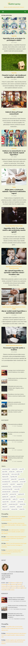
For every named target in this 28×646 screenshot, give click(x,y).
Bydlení (4, 307)
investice (5, 479)
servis (13, 501)
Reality (8, 584)
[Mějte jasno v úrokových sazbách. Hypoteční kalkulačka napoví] (14, 177)
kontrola (15, 481)
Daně (14, 109)
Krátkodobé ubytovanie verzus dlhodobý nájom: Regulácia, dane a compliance (16, 388)
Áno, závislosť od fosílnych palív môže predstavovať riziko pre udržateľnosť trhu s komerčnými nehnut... (12, 552)
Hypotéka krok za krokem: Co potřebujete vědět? (14, 39)
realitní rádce (6, 499)
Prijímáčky (19, 584)
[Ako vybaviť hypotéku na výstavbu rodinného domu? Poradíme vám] (14, 256)
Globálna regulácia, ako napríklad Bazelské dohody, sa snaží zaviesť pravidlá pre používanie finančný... (13, 641)
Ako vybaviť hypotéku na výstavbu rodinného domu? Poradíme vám (14, 272)
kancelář (21, 479)
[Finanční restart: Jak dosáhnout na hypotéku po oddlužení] (14, 62)
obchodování (6, 491)
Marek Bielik (16, 618)
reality (15, 499)
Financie (9, 586)
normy (17, 489)
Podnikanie (3, 586)
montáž (5, 484)
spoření (20, 501)
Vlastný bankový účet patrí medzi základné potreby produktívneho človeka (16, 458)
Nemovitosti (14, 266)
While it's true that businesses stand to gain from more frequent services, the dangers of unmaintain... (13, 545)
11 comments (19, 426)
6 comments (19, 441)
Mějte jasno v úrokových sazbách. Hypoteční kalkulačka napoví (14, 191)
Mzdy (13, 307)
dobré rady (5, 474)
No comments (23, 601)
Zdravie (19, 586)
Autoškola (3, 584)
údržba (19, 506)
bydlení (14, 469)
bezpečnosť (6, 469)
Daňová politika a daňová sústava (16, 440)
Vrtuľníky (20, 582)
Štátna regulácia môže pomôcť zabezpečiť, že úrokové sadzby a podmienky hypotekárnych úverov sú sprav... (13, 538)
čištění (21, 509)
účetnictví (5, 509)
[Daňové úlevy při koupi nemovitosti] (14, 99)
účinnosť (14, 509)
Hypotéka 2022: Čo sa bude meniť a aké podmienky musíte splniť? (14, 230)
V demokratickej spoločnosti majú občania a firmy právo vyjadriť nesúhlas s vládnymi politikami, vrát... (13, 635)
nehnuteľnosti (6, 486)
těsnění (22, 504)
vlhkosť (4, 506)
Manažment (13, 584)
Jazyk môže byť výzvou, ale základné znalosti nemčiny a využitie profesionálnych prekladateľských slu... (13, 518)
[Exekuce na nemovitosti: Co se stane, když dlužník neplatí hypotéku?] (14, 138)
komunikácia (6, 481)
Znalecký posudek (14, 268)
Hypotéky (14, 36)
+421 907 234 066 (5, 575)
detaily (11, 471)
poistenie (13, 494)
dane (4, 471)
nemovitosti (17, 486)
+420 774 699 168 (5, 577)
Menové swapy (11, 448)
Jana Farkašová (16, 601)
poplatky (5, 496)
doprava (5, 476)
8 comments (19, 435)
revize (22, 499)
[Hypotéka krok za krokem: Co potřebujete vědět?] (14, 25)
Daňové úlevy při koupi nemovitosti (14, 113)
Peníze (17, 226)
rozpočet (5, 501)
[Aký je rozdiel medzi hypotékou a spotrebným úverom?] (14, 296)
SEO (9, 582)
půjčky (13, 496)
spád (4, 504)
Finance (7, 226)
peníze (5, 494)
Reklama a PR (14, 582)
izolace (13, 479)
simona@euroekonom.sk (7, 573)
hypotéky (13, 476)
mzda (12, 484)
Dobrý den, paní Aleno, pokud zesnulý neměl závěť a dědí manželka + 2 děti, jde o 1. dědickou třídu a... (13, 525)
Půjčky (14, 187)
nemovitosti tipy (7, 489)
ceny (21, 469)
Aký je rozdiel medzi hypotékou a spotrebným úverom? (14, 312)
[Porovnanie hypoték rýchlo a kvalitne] (14, 335)
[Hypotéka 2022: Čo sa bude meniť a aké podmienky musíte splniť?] (14, 215)
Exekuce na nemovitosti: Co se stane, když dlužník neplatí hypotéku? (14, 153)
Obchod (7, 589)
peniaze (15, 491)
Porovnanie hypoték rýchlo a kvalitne (14, 349)
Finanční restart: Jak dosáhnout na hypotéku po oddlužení (14, 76)
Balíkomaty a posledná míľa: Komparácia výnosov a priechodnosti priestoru (16, 404)
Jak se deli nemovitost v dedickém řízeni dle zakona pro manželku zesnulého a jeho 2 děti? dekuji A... (13, 531)
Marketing (19, 588)
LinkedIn (3, 578)
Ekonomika (14, 586)
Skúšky (3, 589)
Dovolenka (12, 589)
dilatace (19, 471)
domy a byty (15, 474)
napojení (20, 484)
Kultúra (24, 588)
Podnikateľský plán (5, 588)
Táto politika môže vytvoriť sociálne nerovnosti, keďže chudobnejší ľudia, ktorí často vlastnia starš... (12, 628)
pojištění (21, 494)
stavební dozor (13, 504)
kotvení (22, 481)
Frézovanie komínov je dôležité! (15, 424)
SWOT (22, 586)
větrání (12, 506)
